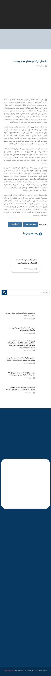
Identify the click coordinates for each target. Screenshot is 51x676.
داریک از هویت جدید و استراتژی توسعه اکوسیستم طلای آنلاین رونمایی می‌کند (21, 373)
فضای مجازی (31, 224)
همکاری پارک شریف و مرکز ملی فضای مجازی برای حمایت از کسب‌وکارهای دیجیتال (20, 388)
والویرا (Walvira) (9, 671)
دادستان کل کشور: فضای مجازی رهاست (29, 61)
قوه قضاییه (14, 224)
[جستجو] (4, 292)
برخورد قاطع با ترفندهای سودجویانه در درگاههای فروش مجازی (22, 329)
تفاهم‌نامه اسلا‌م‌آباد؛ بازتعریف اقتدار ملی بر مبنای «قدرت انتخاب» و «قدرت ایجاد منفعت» (26, 262)
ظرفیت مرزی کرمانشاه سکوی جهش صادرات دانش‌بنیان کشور (20, 314)
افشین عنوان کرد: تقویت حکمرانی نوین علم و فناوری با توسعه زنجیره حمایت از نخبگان (20, 359)
